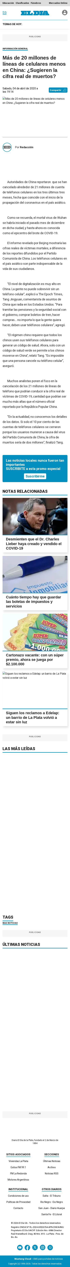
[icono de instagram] (42, 1247)
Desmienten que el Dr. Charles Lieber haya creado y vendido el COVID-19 (34, 543)
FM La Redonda (18, 1173)
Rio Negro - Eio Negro (51, 1202)
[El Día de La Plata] (35, 13)
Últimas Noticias (51, 1161)
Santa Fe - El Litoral (51, 1214)
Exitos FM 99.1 (18, 1167)
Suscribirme (35, 476)
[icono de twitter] (35, 1247)
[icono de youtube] (20, 1247)
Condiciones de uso (18, 1195)
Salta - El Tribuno (52, 1195)
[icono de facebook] (27, 1247)
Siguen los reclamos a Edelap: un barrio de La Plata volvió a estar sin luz (32, 717)
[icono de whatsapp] (50, 1247)
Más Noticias (10, 923)
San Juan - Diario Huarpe (51, 1208)
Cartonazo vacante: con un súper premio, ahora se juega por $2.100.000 (35, 659)
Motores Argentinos (18, 1179)
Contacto (18, 1208)
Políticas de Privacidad (18, 1202)
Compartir (55, 90)
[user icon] (64, 14)
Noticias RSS (51, 1173)
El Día (21, 1223)
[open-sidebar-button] (5, 13)
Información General (15, 49)
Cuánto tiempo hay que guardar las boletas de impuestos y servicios (33, 601)
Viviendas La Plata (18, 1161)
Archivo (52, 1167)
